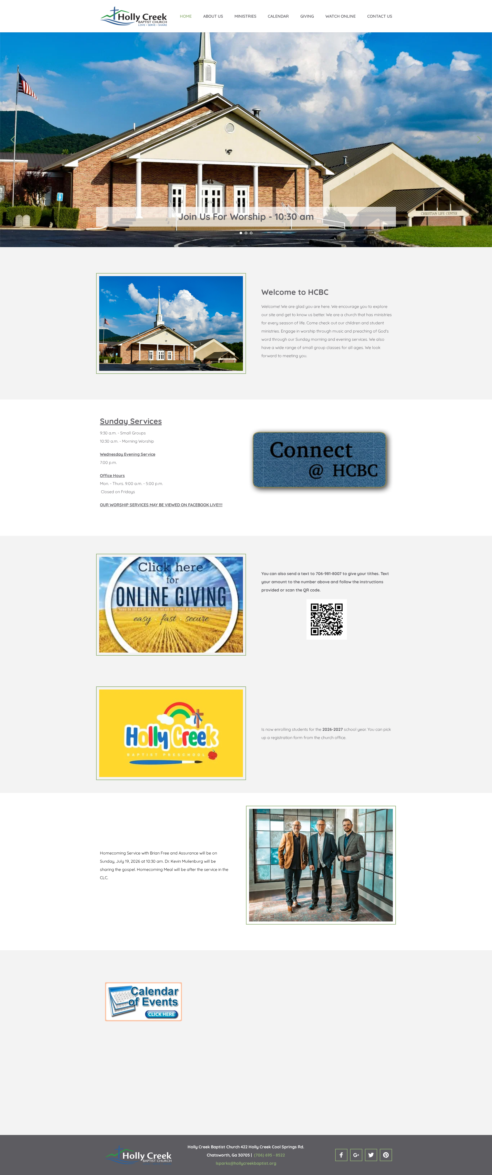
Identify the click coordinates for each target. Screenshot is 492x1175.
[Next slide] (479, 139)
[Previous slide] (13, 139)
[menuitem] (186, 16)
